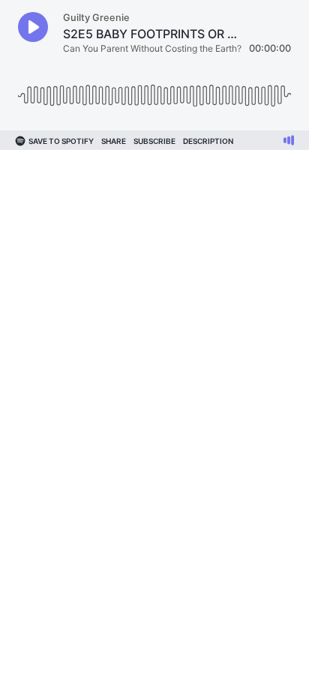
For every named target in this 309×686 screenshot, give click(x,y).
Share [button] (113, 140)
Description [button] (208, 140)
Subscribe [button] (155, 140)
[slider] (154, 89)
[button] (33, 27)
